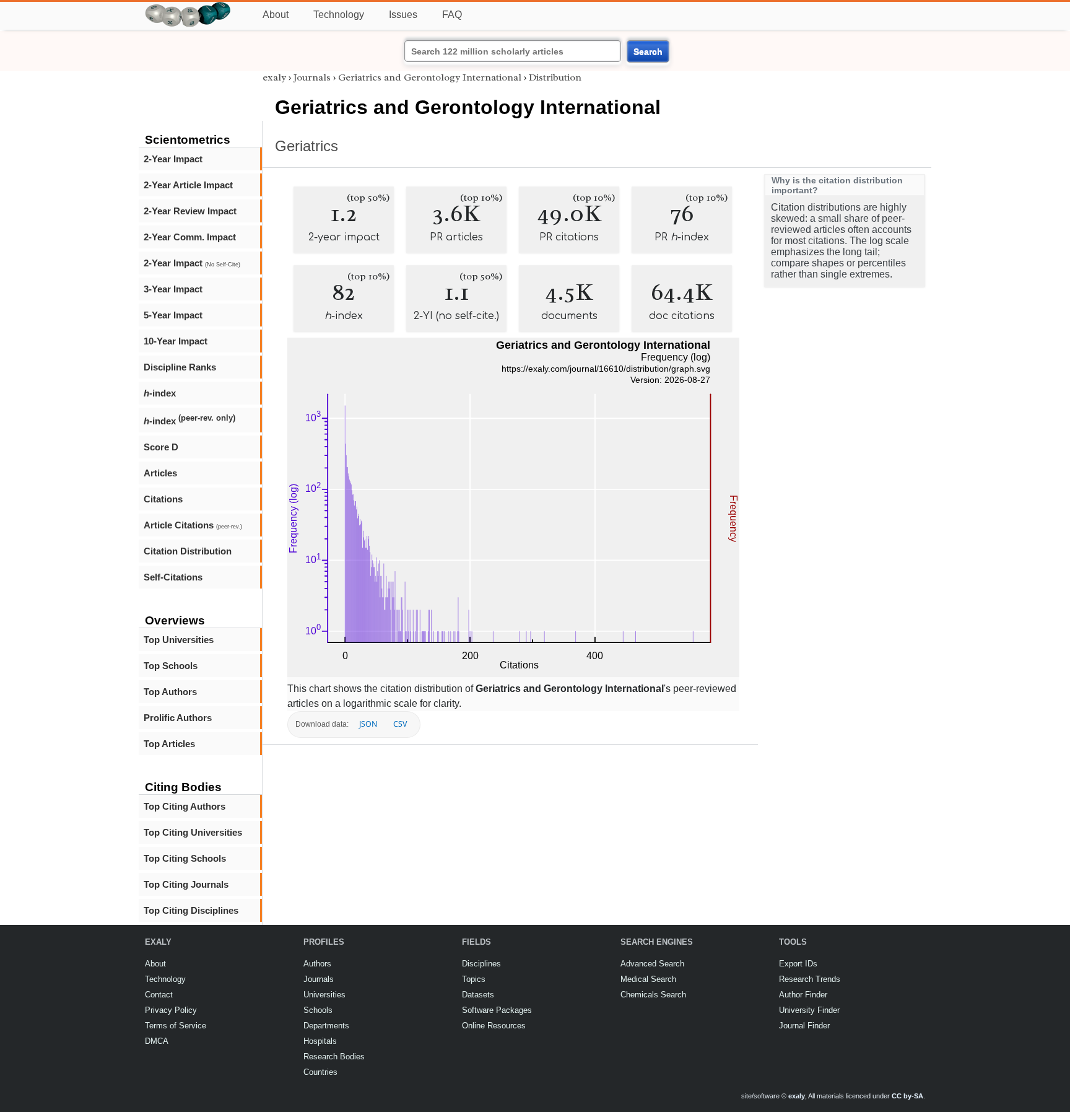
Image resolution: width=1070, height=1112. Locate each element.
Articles (160, 473)
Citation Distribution (188, 551)
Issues (403, 14)
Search (648, 51)
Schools (318, 1010)
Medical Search (648, 979)
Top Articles (169, 743)
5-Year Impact (173, 315)
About (276, 14)
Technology (338, 14)
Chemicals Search (653, 994)
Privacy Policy (171, 1010)
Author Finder (803, 994)
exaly (274, 77)
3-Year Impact (173, 289)
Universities (324, 994)
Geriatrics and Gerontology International (429, 77)
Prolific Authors (178, 717)
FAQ (452, 14)
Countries (320, 1072)
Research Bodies (334, 1056)
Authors (317, 963)
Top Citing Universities (193, 832)
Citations (163, 499)
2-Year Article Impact (188, 185)
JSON (368, 724)
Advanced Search (652, 963)
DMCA (156, 1041)
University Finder (809, 1010)
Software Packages (497, 1010)
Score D (161, 447)
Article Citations (193, 525)
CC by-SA (907, 1096)
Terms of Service (175, 1025)
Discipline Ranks (180, 367)
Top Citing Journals (186, 884)
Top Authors (170, 691)
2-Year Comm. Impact (190, 237)
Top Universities (179, 639)
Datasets (478, 994)
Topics (473, 979)
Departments (326, 1025)
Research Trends (809, 979)
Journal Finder (804, 1025)
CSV (400, 724)
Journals (312, 77)
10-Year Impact (175, 341)
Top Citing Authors (184, 806)
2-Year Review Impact (190, 211)
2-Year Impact (173, 159)
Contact (159, 994)
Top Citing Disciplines (191, 910)
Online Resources (494, 1025)
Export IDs (798, 963)
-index (160, 393)
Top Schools (171, 665)
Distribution (555, 77)
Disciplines (481, 963)
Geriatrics (306, 146)
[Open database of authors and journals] (188, 7)
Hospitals (320, 1041)
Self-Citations (173, 577)
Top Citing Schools (185, 858)
